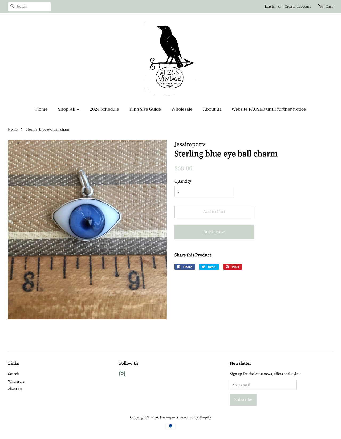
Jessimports (169, 417)
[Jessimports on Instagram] (122, 374)
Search (13, 373)
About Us (15, 389)
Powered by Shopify (195, 417)
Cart (329, 6)
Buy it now (214, 232)
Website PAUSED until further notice (269, 109)
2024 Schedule (104, 109)
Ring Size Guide (145, 109)
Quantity (182, 181)
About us (212, 109)
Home (41, 109)
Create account (298, 6)
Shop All (67, 109)
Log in (270, 6)
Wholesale (182, 109)
